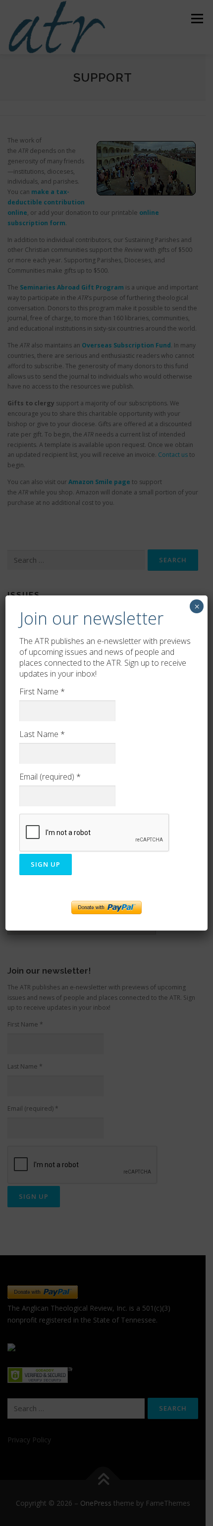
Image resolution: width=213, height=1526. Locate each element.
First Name (42, 691)
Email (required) (50, 776)
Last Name (42, 734)
